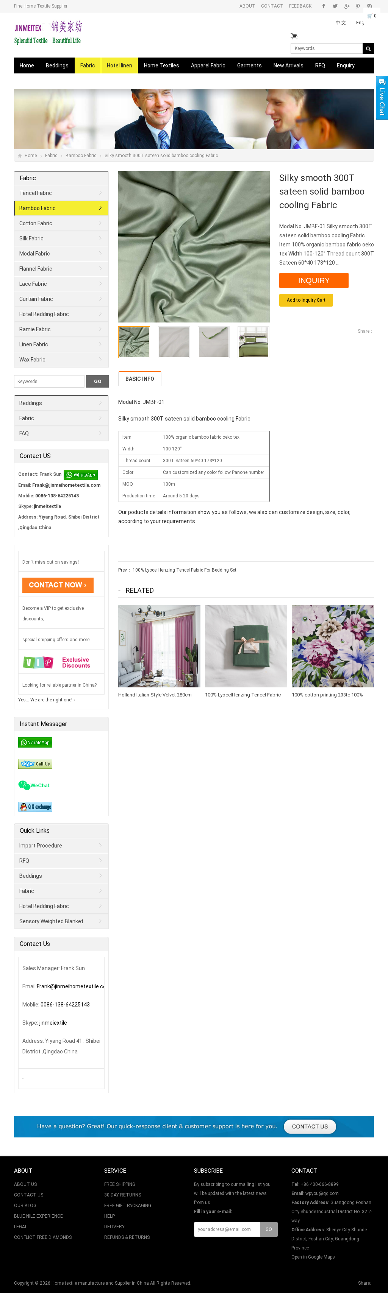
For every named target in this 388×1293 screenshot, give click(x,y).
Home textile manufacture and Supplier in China (100, 1283)
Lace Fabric (33, 284)
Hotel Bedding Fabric (44, 314)
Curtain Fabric (36, 299)
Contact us (33, 81)
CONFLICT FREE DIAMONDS (43, 1237)
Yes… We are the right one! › (46, 700)
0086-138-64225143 (57, 496)
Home (27, 65)
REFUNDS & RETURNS (127, 1237)
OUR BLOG (25, 1205)
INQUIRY (314, 280)
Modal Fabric (34, 254)
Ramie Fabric (35, 329)
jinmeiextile (53, 1023)
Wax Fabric (32, 360)
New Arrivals (289, 65)
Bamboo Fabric (81, 155)
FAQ (24, 433)
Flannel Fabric (35, 269)
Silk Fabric (31, 238)
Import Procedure (40, 846)
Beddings (57, 65)
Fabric (87, 65)
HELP (109, 1216)
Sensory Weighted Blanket (51, 921)
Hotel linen (119, 65)
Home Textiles (161, 65)
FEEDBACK (300, 6)
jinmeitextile (47, 506)
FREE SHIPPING (119, 1184)
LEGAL (20, 1226)
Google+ (346, 6)
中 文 (341, 22)
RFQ (320, 65)
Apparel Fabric (208, 65)
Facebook (324, 6)
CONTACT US (28, 1195)
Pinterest (358, 6)
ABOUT (247, 6)
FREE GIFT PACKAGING (127, 1205)
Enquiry (346, 65)
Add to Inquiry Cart (306, 300)
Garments (249, 65)
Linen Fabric (33, 344)
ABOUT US (25, 1184)
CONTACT (272, 6)
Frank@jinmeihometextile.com (66, 485)
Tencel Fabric (35, 193)
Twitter (335, 6)
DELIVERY (114, 1226)
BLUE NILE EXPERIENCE (38, 1216)
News (65, 81)
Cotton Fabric (35, 223)
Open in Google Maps (313, 1257)
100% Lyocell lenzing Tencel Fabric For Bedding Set (184, 570)
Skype (369, 6)
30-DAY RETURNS (122, 1195)
